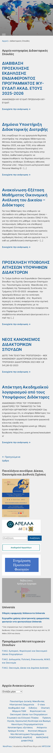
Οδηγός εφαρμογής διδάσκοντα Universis (23, 613)
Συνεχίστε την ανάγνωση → (16, 109)
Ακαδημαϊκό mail (16, 708)
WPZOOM (46, 746)
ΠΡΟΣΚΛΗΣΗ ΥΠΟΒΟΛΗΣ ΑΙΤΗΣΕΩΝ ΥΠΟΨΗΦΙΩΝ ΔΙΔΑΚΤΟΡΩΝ (26, 267)
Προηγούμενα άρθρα (11, 459)
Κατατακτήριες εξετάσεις (20, 727)
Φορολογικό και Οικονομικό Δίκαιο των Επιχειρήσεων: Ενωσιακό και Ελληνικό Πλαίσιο (27, 714)
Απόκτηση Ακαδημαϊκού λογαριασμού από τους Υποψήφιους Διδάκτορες (26, 392)
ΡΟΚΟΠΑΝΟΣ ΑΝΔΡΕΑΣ (20, 737)
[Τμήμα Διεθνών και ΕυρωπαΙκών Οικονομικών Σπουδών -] (26, 14)
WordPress (7, 746)
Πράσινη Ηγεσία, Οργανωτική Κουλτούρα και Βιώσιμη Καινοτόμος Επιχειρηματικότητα (29, 721)
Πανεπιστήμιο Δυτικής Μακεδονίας (27, 701)
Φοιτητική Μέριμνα (37, 731)
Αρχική (5, 41)
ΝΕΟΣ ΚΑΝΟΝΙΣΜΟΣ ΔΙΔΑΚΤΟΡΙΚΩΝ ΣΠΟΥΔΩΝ (21, 344)
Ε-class (41, 704)
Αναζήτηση (35, 538)
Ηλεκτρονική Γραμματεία (22, 704)
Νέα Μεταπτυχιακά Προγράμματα (27, 734)
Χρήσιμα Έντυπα (16, 731)
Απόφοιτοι (42, 727)
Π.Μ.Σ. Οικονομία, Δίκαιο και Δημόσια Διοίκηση (25, 668)
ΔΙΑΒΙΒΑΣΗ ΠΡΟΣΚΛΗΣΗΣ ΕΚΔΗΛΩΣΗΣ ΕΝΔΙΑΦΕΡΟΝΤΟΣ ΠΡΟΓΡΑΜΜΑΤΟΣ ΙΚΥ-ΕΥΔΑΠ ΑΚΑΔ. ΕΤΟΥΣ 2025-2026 (23, 78)
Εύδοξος (33, 708)
